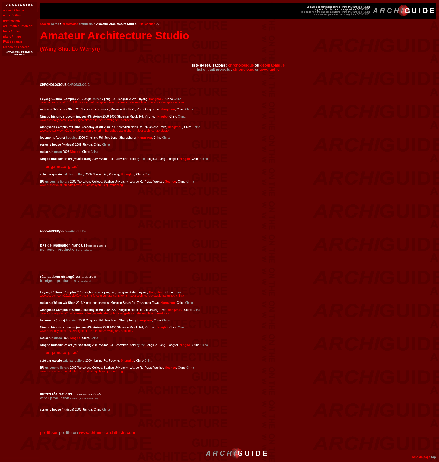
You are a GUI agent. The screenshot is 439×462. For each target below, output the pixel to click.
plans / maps (12, 36)
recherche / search (16, 47)
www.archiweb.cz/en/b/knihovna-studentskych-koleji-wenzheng (81, 185)
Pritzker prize (146, 24)
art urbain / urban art (17, 26)
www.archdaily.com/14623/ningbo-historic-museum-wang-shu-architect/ (86, 120)
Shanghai (127, 174)
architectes (70, 24)
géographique (272, 65)
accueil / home (13, 10)
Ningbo (162, 116)
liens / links (11, 31)
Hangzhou (156, 99)
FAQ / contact (12, 41)
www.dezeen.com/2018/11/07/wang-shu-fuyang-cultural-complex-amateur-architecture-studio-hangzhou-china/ (112, 102)
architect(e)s (11, 20)
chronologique (241, 65)
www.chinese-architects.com (107, 432)
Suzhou (170, 181)
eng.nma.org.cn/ (62, 166)
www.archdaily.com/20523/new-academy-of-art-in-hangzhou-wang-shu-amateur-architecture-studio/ (104, 130)
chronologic (243, 69)
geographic (269, 69)
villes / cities (12, 15)
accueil (45, 24)
